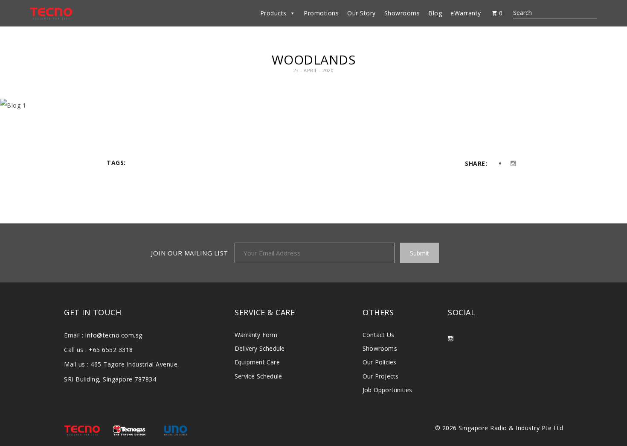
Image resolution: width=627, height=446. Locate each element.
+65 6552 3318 (111, 350)
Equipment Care (257, 362)
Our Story (361, 13)
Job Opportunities (387, 390)
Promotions (321, 13)
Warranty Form (256, 335)
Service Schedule (258, 376)
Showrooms (402, 13)
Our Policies (379, 362)
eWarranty (465, 13)
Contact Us (378, 335)
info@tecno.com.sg (113, 335)
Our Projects (380, 376)
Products (273, 13)
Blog (435, 13)
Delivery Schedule (259, 348)
